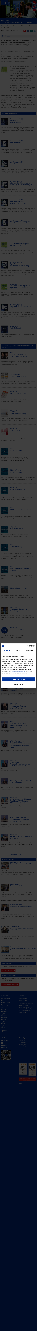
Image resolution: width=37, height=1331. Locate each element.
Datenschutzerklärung (18, 671)
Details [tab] (18, 650)
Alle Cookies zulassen (18, 679)
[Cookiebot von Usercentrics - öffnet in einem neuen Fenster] (27, 646)
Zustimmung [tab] (6, 650)
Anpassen (17, 684)
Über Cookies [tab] (30, 650)
